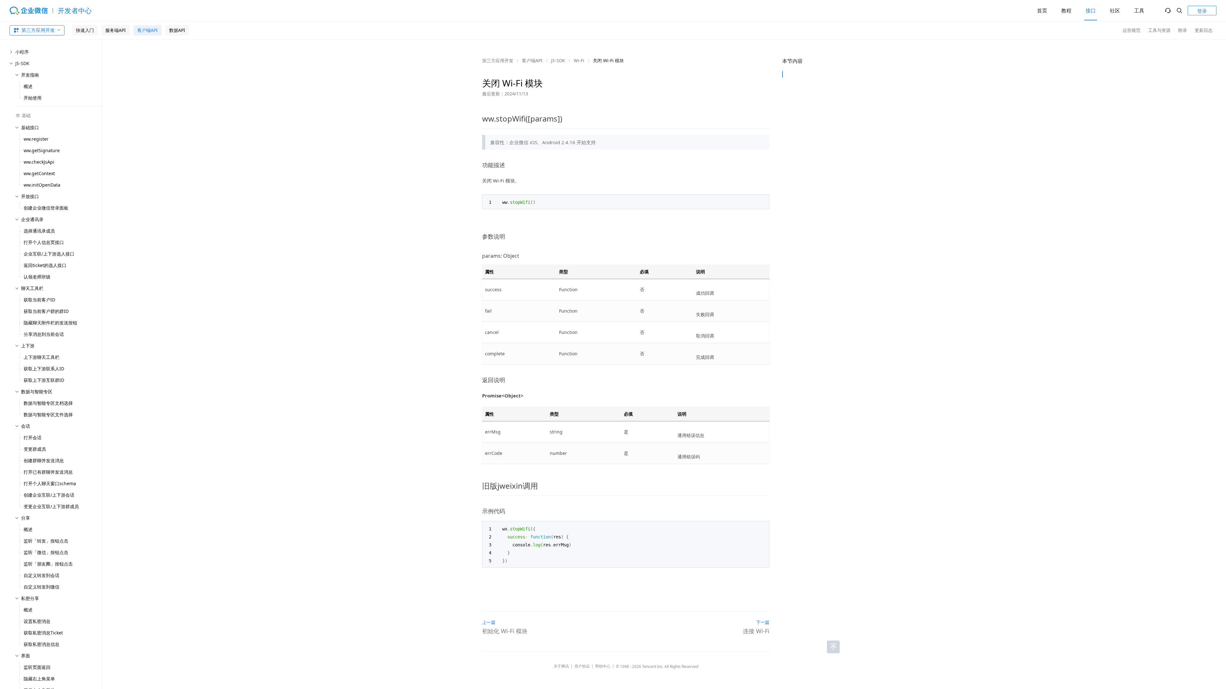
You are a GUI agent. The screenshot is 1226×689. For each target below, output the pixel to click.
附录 (1182, 30)
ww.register (36, 139)
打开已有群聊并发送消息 (48, 472)
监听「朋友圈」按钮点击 (48, 564)
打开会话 (33, 437)
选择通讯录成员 (39, 231)
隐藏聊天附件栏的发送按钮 (50, 323)
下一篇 (762, 622)
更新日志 (1204, 30)
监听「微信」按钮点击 (46, 552)
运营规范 (1131, 30)
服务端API (115, 30)
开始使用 (33, 98)
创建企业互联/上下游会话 (49, 495)
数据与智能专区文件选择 (48, 414)
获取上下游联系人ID (44, 369)
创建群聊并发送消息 (44, 460)
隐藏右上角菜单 (39, 679)
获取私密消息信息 (41, 644)
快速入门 (85, 30)
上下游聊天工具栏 (41, 357)
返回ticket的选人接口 (45, 265)
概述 (28, 86)
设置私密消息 (37, 621)
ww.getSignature (42, 150)
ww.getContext (39, 173)
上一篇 (489, 622)
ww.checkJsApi (39, 162)
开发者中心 (75, 10)
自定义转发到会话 (41, 575)
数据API (177, 30)
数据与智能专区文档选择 (48, 403)
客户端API (147, 30)
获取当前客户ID (39, 300)
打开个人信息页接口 (44, 242)
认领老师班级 (37, 277)
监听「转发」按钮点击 (46, 541)
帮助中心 (602, 666)
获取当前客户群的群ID (46, 311)
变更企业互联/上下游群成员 (51, 506)
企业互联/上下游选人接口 (49, 254)
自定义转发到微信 (41, 587)
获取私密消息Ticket (43, 633)
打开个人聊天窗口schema (50, 483)
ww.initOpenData (42, 185)
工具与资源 (1159, 30)
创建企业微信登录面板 (46, 208)
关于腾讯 (561, 666)
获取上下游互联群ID (44, 380)
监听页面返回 (37, 667)
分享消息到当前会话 (44, 334)
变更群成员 (35, 449)
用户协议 (582, 666)
